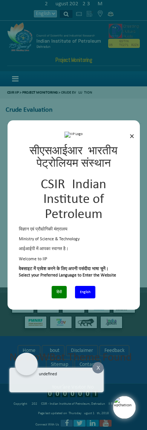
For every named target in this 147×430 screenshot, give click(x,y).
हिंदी (59, 292)
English (85, 292)
